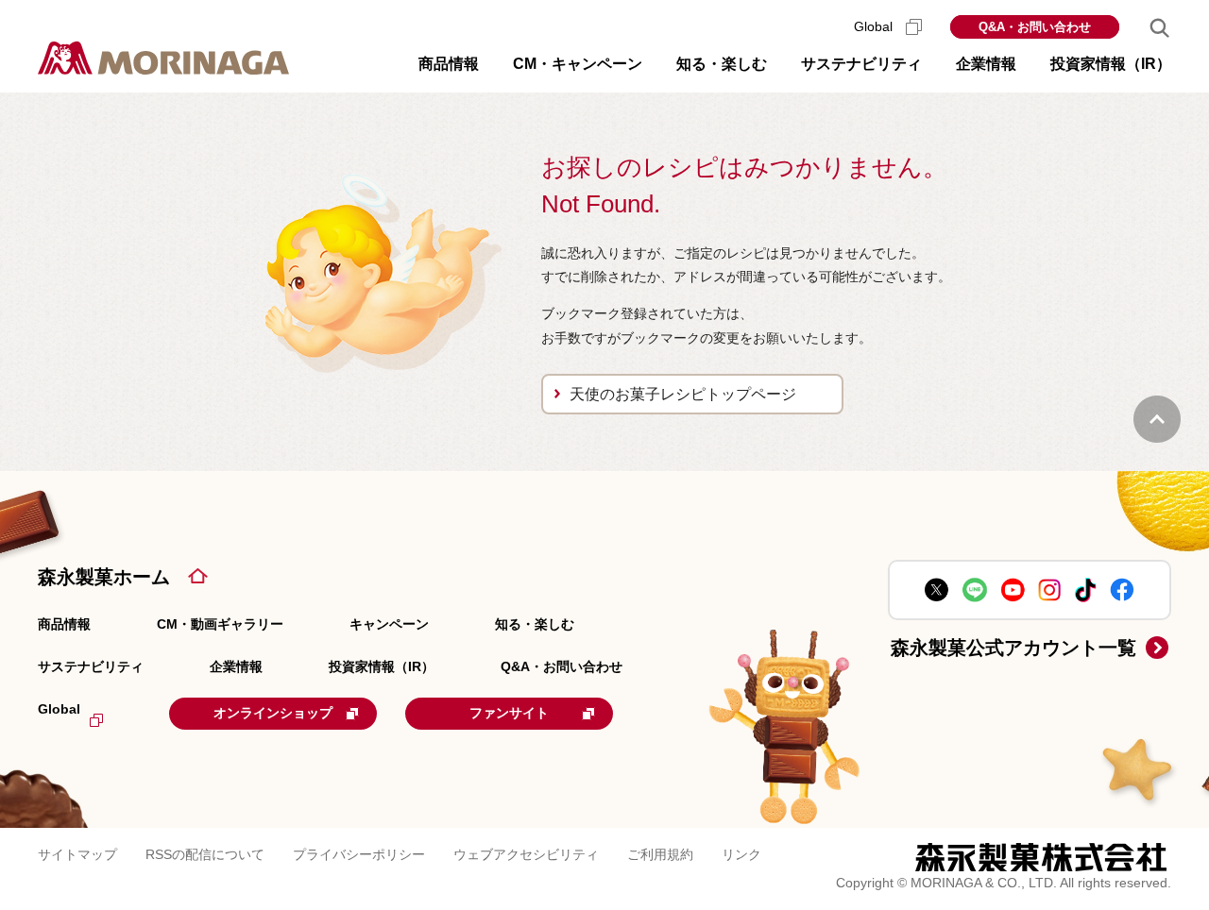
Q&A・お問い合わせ (1035, 27)
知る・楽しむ (534, 624)
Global (875, 26)
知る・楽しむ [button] (721, 64)
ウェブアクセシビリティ (526, 854)
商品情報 (64, 624)
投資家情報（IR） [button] (1110, 64)
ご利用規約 (660, 854)
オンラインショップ (272, 712)
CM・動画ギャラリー (220, 624)
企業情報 (236, 666)
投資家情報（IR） (381, 666)
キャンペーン (389, 624)
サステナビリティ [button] (861, 64)
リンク (741, 854)
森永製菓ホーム (104, 576)
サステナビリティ (91, 666)
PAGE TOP (1157, 419)
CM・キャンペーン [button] (577, 64)
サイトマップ (77, 854)
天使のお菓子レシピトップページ (683, 394)
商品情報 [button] (448, 64)
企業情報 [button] (986, 64)
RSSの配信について (204, 854)
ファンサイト (509, 712)
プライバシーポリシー (359, 854)
